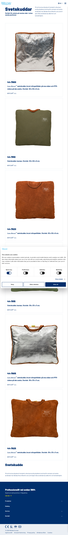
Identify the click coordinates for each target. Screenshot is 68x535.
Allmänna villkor (41, 532)
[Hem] (6, 3)
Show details (59, 279)
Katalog (7, 506)
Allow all (55, 284)
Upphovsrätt (8, 532)
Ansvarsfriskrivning (20, 532)
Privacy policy (31, 532)
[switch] (25, 273)
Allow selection (34, 284)
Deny (12, 284)
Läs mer (7, 495)
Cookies (50, 532)
